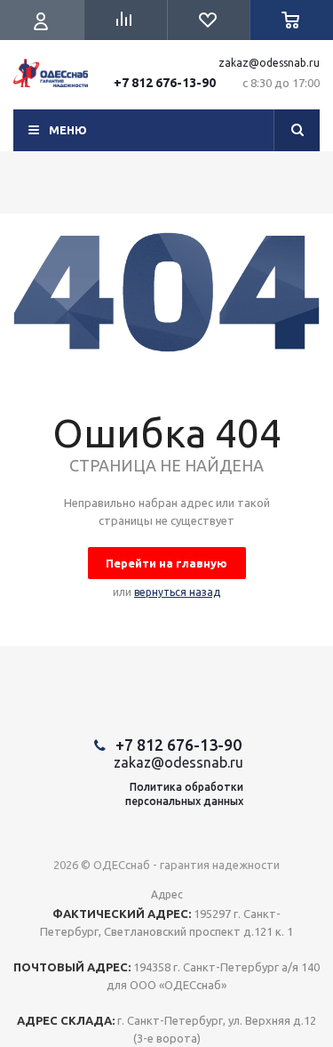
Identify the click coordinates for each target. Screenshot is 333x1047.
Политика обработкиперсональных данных (184, 794)
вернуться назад (177, 592)
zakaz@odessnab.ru (269, 62)
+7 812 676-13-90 (165, 83)
